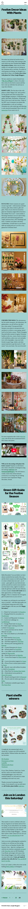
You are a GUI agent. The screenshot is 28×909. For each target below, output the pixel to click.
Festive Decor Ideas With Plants (14, 11)
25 (16, 898)
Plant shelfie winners (14, 697)
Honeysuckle (11, 653)
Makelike (20, 655)
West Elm (7, 851)
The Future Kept (6, 685)
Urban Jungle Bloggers (13, 905)
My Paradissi (5, 759)
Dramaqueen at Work (7, 761)
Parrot (5, 665)
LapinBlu (4, 763)
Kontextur (11, 628)
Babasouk (4, 636)
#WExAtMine (10, 867)
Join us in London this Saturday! (14, 796)
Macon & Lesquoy (7, 675)
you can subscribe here (13, 835)
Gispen (24, 661)
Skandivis (23, 612)
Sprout (20, 647)
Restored (23, 677)
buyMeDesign (5, 622)
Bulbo (3, 681)
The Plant (20, 641)
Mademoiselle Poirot (7, 765)
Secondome (11, 669)
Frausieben (18, 649)
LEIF (10, 632)
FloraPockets (5, 616)
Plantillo (18, 640)
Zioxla (19, 624)
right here (21, 786)
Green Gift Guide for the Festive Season (14, 493)
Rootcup (4, 645)
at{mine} (23, 849)
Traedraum (5, 767)
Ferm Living (16, 637)
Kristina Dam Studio (19, 671)
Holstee (22, 618)
